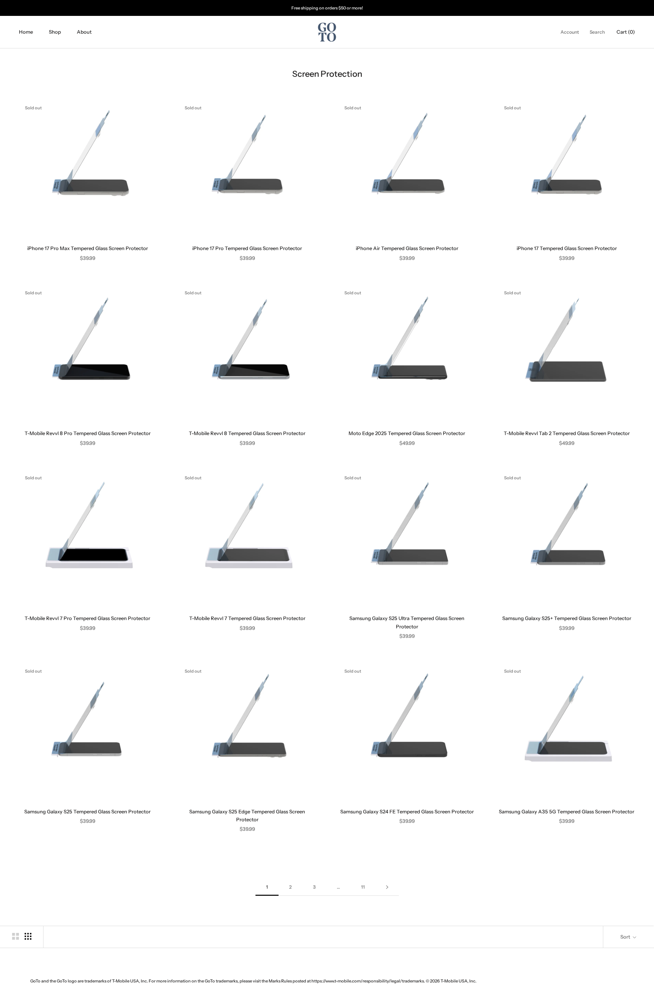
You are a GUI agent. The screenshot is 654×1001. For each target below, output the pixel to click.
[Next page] (387, 887)
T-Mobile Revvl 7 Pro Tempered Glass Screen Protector (87, 618)
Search (597, 32)
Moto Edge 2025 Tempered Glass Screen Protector (407, 433)
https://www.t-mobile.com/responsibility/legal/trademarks (367, 981)
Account (570, 32)
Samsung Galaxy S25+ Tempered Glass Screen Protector (566, 618)
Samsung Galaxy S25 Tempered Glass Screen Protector (87, 811)
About (84, 32)
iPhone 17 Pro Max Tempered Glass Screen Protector (87, 248)
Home (26, 32)
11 (363, 887)
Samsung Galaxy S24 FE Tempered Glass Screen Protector (407, 811)
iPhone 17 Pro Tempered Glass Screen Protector (247, 248)
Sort (625, 937)
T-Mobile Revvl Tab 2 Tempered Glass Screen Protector (567, 433)
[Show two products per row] (15, 936)
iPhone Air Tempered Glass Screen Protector (407, 248)
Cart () (626, 32)
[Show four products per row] (28, 936)
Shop (55, 32)
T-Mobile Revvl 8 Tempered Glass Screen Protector (247, 433)
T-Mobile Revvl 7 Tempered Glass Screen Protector (247, 618)
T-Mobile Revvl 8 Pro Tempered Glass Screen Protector (88, 433)
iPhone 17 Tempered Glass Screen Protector (567, 248)
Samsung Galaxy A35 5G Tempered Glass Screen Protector (566, 811)
